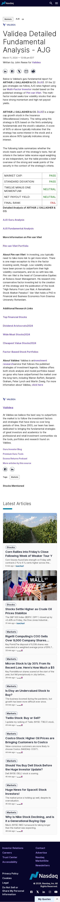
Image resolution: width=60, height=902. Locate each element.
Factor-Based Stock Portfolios (20, 351)
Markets (8, 19)
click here (37, 384)
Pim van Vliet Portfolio (15, 245)
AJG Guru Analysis (13, 219)
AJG (40, 82)
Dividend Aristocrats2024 (18, 325)
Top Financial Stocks (15, 317)
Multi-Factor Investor (19, 89)
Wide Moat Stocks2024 (16, 334)
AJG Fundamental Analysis (18, 228)
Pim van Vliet (33, 92)
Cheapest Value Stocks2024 (19, 343)
